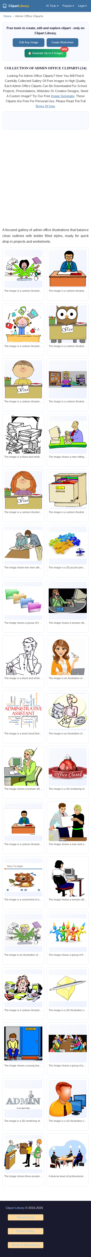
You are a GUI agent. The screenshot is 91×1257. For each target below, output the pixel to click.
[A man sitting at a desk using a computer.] (68, 435)
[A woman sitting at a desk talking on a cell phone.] (23, 771)
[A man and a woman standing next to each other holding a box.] (68, 823)
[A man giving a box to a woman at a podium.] (23, 1154)
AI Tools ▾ (52, 5)
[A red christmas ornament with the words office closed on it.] (68, 766)
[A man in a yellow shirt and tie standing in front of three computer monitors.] (68, 1099)
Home (7, 16)
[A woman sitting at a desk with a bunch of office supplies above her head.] (23, 324)
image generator (62, 96)
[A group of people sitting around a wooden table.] (68, 1043)
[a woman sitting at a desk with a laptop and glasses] (68, 660)
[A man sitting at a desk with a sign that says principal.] (23, 822)
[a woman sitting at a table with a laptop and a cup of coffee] (68, 711)
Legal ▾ (82, 5)
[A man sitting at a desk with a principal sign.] (68, 268)
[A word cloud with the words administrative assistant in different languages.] (23, 711)
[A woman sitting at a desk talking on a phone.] (68, 600)
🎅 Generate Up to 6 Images (47, 52)
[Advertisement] (45, 178)
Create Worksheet (62, 42)
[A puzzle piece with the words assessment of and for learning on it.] (68, 545)
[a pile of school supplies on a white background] (23, 438)
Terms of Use (25, 1217)
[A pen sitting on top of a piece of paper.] (68, 988)
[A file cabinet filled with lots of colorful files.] (68, 490)
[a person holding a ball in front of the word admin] (23, 1098)
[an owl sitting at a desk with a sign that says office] (68, 324)
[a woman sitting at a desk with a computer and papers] (23, 269)
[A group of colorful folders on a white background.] (23, 600)
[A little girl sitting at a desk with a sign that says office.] (23, 493)
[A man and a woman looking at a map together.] (23, 545)
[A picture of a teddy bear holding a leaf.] (23, 877)
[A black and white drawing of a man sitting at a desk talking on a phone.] (23, 664)
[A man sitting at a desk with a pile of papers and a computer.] (23, 988)
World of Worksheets (26, 1245)
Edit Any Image (28, 42)
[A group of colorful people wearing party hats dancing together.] (68, 932)
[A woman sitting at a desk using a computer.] (68, 882)
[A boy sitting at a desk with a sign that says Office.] (23, 382)
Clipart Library (15, 1207)
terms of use (45, 106)
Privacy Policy (25, 1231)
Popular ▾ (68, 5)
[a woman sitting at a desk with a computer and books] (23, 932)
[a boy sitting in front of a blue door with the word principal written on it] (23, 1043)
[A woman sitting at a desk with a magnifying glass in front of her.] (68, 379)
